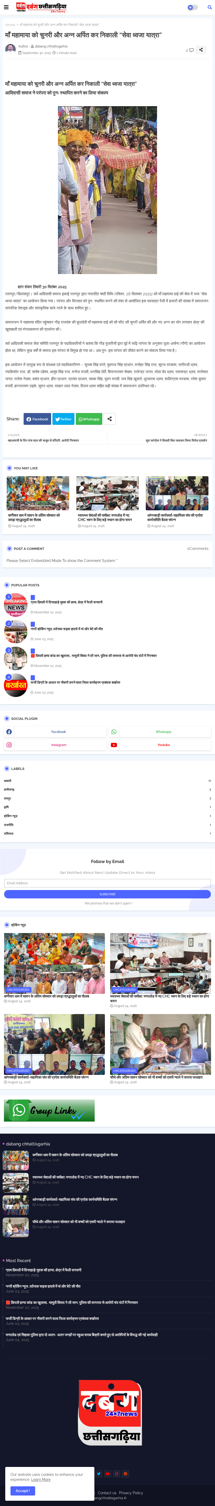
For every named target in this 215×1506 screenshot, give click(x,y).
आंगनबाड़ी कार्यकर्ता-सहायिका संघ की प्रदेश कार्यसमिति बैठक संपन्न (175, 517)
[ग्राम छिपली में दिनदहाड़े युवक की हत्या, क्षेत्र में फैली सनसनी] (16, 605)
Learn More (41, 1479)
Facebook (40, 419)
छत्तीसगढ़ (107, 789)
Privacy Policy (131, 1493)
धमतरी (107, 781)
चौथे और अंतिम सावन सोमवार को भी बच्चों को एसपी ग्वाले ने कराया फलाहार (156, 1077)
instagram (58, 745)
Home (10, 25)
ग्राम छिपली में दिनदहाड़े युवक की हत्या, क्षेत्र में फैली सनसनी (67, 602)
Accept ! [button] (23, 1491)
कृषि (107, 807)
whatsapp (163, 732)
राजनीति (107, 825)
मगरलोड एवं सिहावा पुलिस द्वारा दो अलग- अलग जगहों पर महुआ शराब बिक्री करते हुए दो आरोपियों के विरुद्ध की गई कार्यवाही (82, 1335)
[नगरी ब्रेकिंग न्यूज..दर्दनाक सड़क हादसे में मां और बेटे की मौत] (16, 632)
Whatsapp (91, 419)
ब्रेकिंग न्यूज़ (107, 816)
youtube (164, 745)
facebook (58, 732)
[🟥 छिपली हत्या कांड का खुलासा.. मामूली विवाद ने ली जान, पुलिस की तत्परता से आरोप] (16, 658)
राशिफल (107, 833)
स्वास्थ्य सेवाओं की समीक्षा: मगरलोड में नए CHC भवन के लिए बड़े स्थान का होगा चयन (105, 517)
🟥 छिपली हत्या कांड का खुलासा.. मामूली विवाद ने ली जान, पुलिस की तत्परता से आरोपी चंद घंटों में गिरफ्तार (94, 656)
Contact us (107, 1493)
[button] (210, 7)
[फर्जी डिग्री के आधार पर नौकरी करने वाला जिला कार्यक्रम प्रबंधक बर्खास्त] (16, 685)
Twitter (66, 419)
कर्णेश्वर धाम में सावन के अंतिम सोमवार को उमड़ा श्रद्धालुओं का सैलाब (34, 517)
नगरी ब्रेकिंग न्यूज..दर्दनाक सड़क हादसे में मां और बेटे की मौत (67, 629)
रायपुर (107, 798)
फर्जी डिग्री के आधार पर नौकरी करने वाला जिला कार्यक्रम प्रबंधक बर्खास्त (75, 682)
